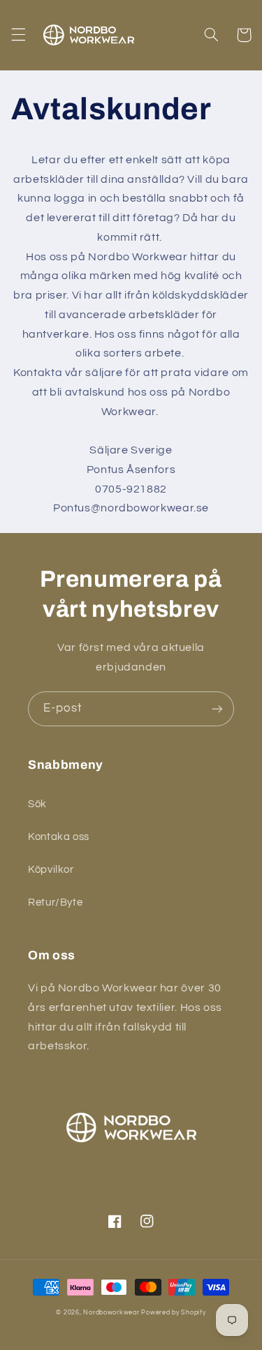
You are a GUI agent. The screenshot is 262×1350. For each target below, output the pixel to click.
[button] (18, 35)
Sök (37, 804)
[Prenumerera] (217, 708)
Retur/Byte (55, 902)
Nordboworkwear (111, 1313)
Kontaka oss (58, 837)
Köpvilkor (51, 869)
